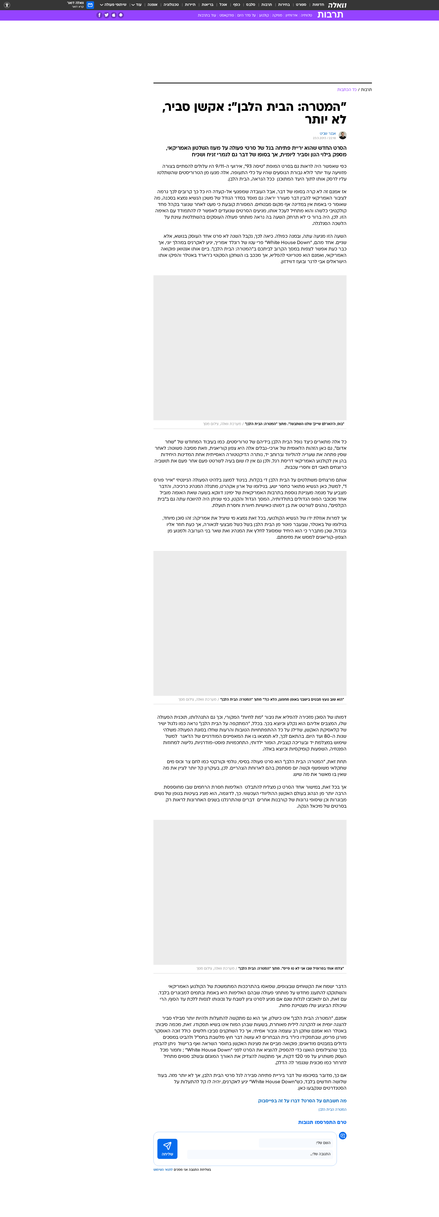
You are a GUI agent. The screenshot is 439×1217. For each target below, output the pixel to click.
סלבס (250, 5)
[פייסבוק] (99, 15)
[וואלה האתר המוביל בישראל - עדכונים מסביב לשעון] (337, 5)
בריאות (207, 5)
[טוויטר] (106, 15)
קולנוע (264, 15)
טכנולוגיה (171, 5)
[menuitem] (315, 5)
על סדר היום (246, 15)
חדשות (318, 5)
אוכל (223, 5)
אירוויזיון (291, 15)
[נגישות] (7, 5)
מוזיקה (277, 15)
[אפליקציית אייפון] (114, 15)
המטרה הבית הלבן (333, 1109)
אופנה (153, 5)
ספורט (301, 5)
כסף (236, 5)
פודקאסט (227, 15)
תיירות (190, 5)
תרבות (266, 5)
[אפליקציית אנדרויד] (121, 15)
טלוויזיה (306, 15)
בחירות (284, 5)
